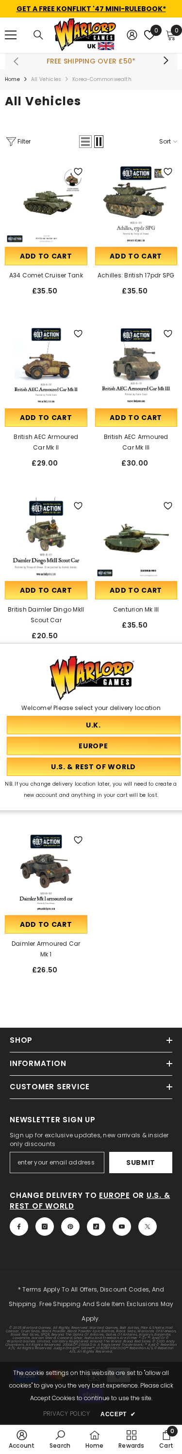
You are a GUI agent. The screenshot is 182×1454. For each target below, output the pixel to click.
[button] (85, 141)
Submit (140, 1162)
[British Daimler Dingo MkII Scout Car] (46, 538)
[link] (22, 1439)
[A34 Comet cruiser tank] (46, 203)
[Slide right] (165, 61)
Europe (114, 1195)
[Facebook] (19, 1226)
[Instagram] (44, 1226)
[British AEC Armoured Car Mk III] (136, 365)
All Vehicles (46, 79)
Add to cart (46, 256)
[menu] (11, 35)
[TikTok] (96, 1226)
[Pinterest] (70, 1226)
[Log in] (132, 35)
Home (12, 79)
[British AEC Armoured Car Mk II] (46, 365)
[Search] (38, 35)
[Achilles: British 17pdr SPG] (136, 203)
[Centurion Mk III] (136, 538)
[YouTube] (122, 1226)
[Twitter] (147, 1226)
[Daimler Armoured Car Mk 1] (46, 872)
